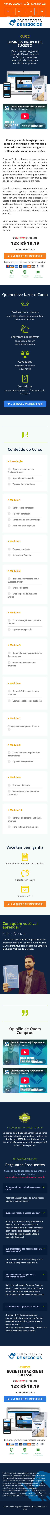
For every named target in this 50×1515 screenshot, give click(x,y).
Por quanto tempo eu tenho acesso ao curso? (23, 1188)
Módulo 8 (15, 744)
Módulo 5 (15, 645)
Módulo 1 (15, 499)
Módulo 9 (15, 777)
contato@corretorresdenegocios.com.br (25, 1177)
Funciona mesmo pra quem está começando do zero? (20, 1275)
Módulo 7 (15, 718)
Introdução (16, 461)
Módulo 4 (15, 612)
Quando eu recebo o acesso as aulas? (23, 1213)
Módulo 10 (16, 810)
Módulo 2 (15, 541)
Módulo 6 (15, 683)
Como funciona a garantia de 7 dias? (22, 1306)
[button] (25, 461)
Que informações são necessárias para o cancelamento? (24, 1250)
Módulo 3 (15, 570)
